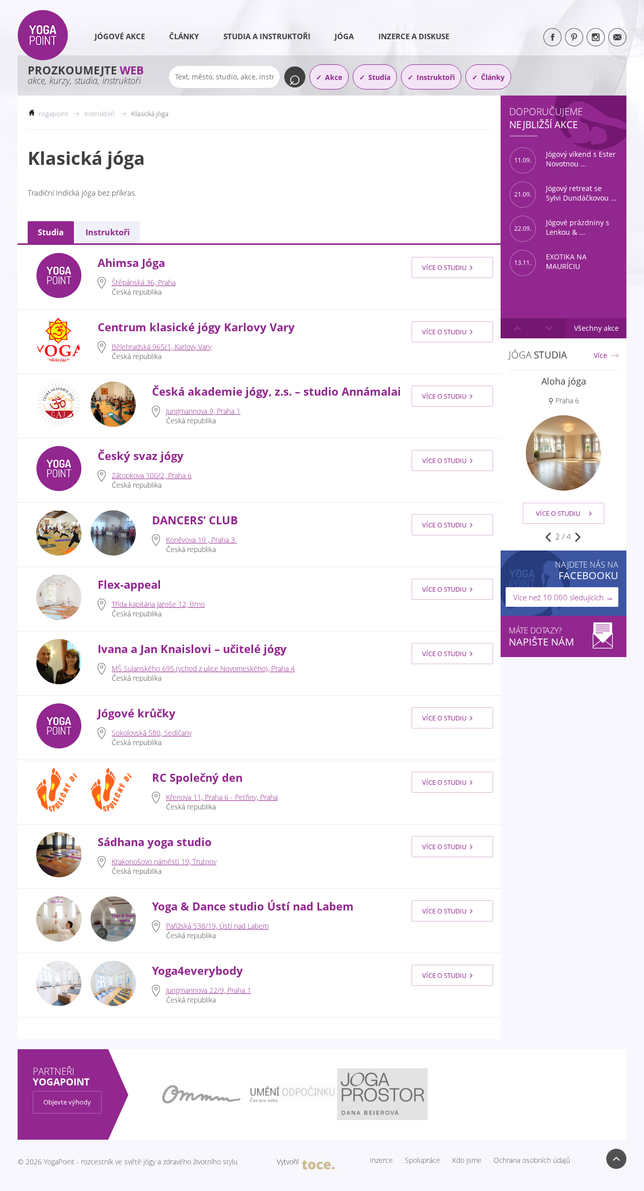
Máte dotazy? (541, 637)
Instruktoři (436, 77)
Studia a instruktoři (266, 36)
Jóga (344, 36)
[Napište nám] (617, 37)
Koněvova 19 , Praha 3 (201, 539)
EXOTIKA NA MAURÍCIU (550, 261)
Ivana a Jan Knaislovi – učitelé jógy (192, 649)
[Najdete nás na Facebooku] (552, 37)
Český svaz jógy (141, 456)
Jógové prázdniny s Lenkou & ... (561, 227)
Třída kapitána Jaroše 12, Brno (158, 604)
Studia (379, 77)
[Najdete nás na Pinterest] (574, 37)
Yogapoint (53, 113)
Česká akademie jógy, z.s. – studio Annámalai (276, 391)
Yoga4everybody (197, 970)
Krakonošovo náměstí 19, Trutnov (164, 861)
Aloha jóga (563, 381)
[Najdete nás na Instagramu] (596, 37)
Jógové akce (120, 36)
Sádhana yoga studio (155, 842)
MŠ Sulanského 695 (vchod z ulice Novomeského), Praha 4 (203, 668)
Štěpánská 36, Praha (144, 282)
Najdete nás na (586, 570)
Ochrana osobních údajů (532, 1160)
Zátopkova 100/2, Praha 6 (152, 475)
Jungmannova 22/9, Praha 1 (208, 990)
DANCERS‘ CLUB (195, 520)
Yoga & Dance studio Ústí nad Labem (253, 906)
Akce (333, 77)
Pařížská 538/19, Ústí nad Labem (217, 926)
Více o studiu (444, 267)
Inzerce (381, 1160)
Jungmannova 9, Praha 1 (203, 411)
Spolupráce (422, 1160)
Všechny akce (596, 328)
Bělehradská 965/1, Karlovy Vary (161, 346)
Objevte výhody (67, 1102)
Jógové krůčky (137, 713)
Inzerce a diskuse (413, 36)
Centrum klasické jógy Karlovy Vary (196, 327)
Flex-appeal (129, 584)
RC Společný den (197, 777)
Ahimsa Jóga (131, 262)
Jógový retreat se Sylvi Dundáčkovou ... (565, 193)
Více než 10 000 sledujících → (563, 597)
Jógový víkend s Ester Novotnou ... (565, 159)
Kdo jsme (466, 1160)
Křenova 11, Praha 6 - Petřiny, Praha (222, 797)
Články (184, 36)
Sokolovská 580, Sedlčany (152, 733)
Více (600, 355)
